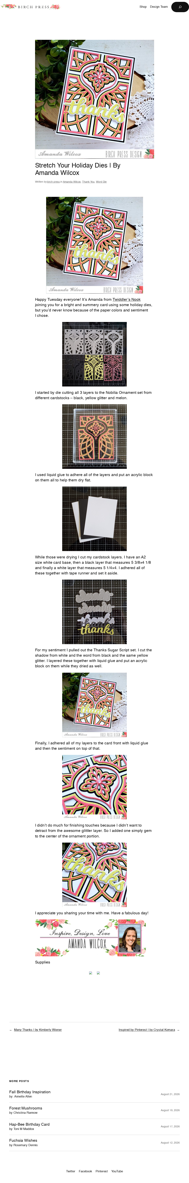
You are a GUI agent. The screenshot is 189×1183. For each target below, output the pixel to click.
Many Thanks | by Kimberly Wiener (38, 1030)
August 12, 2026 (170, 1143)
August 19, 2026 (170, 1110)
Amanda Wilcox (72, 182)
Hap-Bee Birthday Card (29, 1127)
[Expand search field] (180, 7)
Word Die (101, 182)
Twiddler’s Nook (127, 300)
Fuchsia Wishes (23, 1143)
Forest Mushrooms (25, 1110)
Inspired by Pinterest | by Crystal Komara (147, 1030)
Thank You (88, 182)
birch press (53, 182)
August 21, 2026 (170, 1094)
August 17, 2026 (170, 1126)
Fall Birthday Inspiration (30, 1094)
